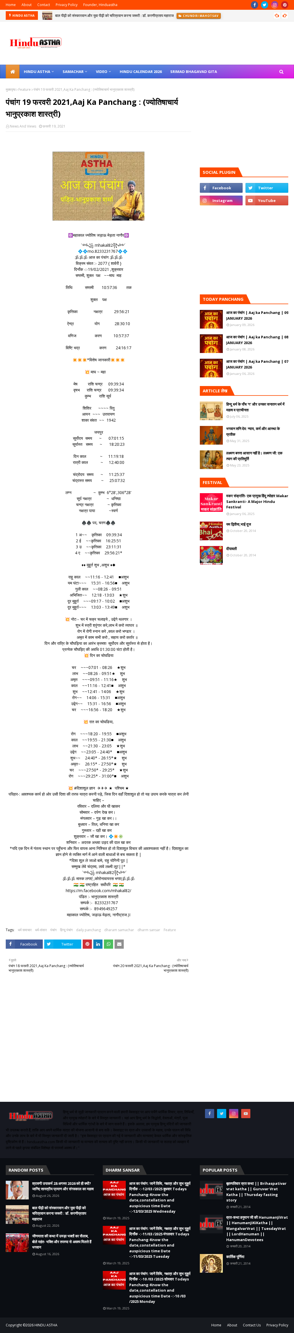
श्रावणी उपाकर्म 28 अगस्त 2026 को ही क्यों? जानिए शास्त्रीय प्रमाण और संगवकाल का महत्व (63, 1186)
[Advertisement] (98, 1045)
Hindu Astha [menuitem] (37, 71)
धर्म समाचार (25, 929)
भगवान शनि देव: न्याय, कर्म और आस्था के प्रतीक (253, 431)
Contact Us (252, 1325)
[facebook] (254, 5)
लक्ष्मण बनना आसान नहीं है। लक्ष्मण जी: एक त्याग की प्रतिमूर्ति (254, 455)
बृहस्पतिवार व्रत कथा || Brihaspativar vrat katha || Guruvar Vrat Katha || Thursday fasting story (256, 1192)
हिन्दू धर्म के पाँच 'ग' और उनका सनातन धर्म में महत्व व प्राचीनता (255, 407)
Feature (24, 89)
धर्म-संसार (41, 929)
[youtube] (266, 200)
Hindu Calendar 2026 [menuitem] (141, 71)
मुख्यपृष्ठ (11, 89)
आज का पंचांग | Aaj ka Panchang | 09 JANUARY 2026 (257, 315)
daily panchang (88, 929)
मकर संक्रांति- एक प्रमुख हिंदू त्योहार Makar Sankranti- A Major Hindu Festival (257, 501)
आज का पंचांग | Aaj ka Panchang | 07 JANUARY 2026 (257, 364)
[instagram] (274, 5)
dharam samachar (119, 929)
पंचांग (53, 929)
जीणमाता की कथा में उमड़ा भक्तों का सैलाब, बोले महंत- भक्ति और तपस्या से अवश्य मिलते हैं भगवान (118, 15)
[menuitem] (13, 71)
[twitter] (264, 5)
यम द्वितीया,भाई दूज (238, 524)
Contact (43, 4)
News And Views (23, 126)
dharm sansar (149, 929)
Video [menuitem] (101, 71)
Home (11, 4)
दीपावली (231, 548)
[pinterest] (284, 5)
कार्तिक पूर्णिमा (235, 1256)
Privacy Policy (67, 4)
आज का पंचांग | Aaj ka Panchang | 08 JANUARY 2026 (257, 339)
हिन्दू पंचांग (66, 929)
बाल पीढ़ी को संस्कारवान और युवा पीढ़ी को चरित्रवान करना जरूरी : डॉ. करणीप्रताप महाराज (59, 1213)
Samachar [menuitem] (73, 71)
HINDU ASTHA (45, 1325)
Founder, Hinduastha (100, 4)
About (27, 4)
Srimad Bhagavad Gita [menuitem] (193, 71)
